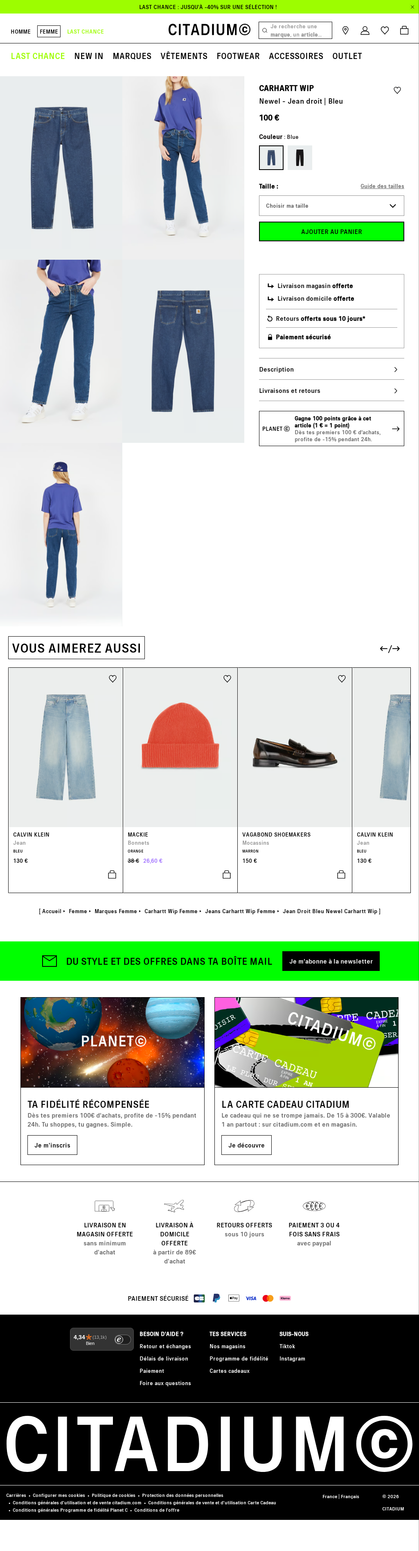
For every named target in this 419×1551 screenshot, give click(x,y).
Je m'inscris (52, 1145)
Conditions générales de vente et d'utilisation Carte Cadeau (212, 1502)
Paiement (152, 1370)
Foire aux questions (165, 1382)
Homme (21, 31)
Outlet (347, 55)
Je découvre (246, 1145)
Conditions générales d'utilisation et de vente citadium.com (77, 1502)
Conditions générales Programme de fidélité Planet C (70, 1510)
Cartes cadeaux (230, 1370)
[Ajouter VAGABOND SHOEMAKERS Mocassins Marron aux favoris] (342, 678)
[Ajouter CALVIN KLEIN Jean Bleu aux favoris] (113, 678)
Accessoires (296, 55)
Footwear (238, 55)
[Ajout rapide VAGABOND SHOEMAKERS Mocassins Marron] (295, 874)
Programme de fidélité (239, 1358)
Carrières (16, 1495)
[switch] (123, 1340)
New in (89, 55)
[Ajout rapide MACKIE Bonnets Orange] (180, 874)
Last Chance (38, 55)
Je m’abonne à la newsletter (331, 961)
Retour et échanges (165, 1345)
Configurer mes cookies (59, 1495)
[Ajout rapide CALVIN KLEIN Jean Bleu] (66, 874)
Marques (132, 55)
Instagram (292, 1358)
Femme (49, 31)
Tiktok (287, 1345)
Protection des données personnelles (182, 1495)
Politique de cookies (113, 1495)
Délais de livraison (164, 1358)
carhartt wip (286, 88)
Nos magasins (228, 1345)
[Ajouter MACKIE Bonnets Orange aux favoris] (227, 678)
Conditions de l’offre (156, 1510)
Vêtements (183, 55)
